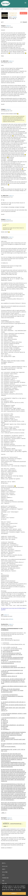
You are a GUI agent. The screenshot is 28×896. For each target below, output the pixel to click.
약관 (3, 880)
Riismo (11, 619)
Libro (3, 875)
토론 (2, 8)
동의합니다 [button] (14, 893)
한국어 (3, 863)
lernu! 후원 (4, 872)
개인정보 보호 (5, 877)
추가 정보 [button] (18, 889)
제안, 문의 (4, 883)
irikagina (15, 17)
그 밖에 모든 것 (7, 8)
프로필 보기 (8, 25)
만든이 (3, 869)
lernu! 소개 (4, 866)
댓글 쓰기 (24, 13)
